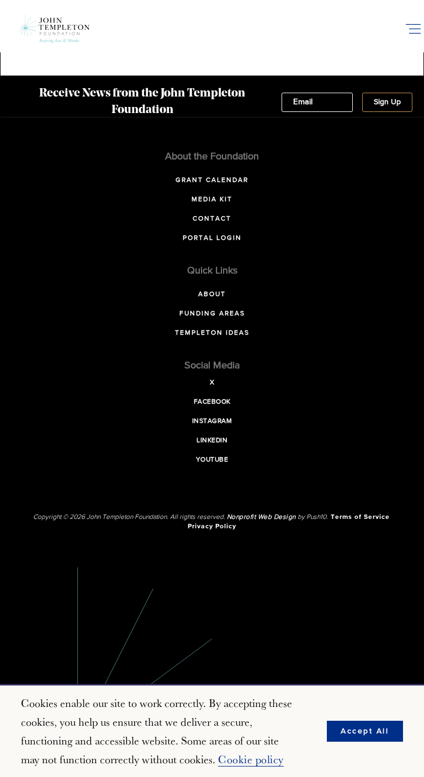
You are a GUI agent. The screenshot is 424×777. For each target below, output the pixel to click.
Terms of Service (360, 517)
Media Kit (212, 199)
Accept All (365, 731)
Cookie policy (251, 759)
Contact (212, 219)
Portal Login (212, 238)
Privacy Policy (212, 526)
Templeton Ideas (212, 333)
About (212, 294)
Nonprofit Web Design (261, 517)
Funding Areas (212, 313)
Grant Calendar (212, 180)
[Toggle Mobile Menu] (413, 29)
